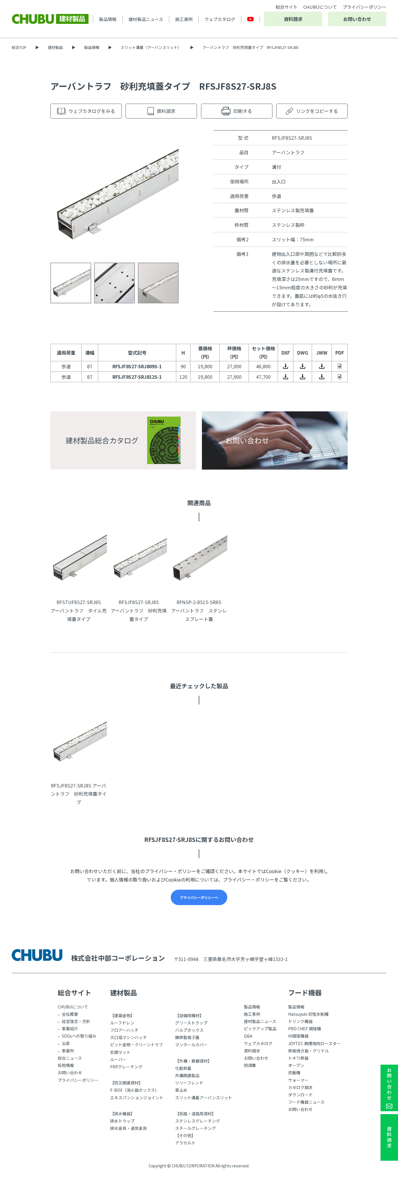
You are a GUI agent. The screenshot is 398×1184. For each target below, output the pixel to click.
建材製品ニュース (145, 19)
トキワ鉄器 (298, 1058)
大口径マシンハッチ (128, 1037)
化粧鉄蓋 (183, 1068)
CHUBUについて (73, 1007)
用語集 (250, 1065)
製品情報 (108, 19)
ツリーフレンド (189, 1083)
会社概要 (70, 1014)
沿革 (66, 1043)
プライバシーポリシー (364, 7)
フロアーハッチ (124, 1030)
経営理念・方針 (76, 1021)
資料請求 (293, 18)
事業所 (68, 1051)
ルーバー (118, 1059)
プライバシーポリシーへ (199, 897)
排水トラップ (122, 1121)
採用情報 (66, 1065)
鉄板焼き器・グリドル (308, 1051)
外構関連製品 (187, 1075)
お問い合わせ (357, 18)
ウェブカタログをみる (91, 110)
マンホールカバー (191, 1044)
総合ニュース (70, 1058)
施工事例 (184, 19)
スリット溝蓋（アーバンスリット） (151, 47)
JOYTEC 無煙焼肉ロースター (314, 1043)
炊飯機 (294, 1072)
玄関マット (120, 1052)
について (320, 7)
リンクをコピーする (317, 110)
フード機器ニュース (306, 1102)
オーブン (296, 1065)
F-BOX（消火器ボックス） (134, 1090)
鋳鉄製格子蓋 (187, 1037)
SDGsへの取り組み (79, 1036)
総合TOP (19, 47)
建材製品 (55, 47)
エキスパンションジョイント (136, 1097)
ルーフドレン (122, 1023)
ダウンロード (300, 1095)
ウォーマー (298, 1080)
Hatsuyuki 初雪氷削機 (308, 1014)
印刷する (242, 110)
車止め (181, 1090)
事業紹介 (70, 1028)
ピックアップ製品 (260, 1028)
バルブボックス (189, 1030)
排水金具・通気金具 (128, 1128)
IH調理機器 (298, 1036)
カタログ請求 (300, 1087)
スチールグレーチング (195, 1128)
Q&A (248, 1036)
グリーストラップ (191, 1023)
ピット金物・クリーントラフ (136, 1044)
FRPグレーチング (126, 1067)
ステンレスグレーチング (197, 1121)
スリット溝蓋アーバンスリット (203, 1097)
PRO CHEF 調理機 (304, 1028)
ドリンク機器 (300, 1021)
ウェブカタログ (220, 19)
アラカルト (185, 1143)
